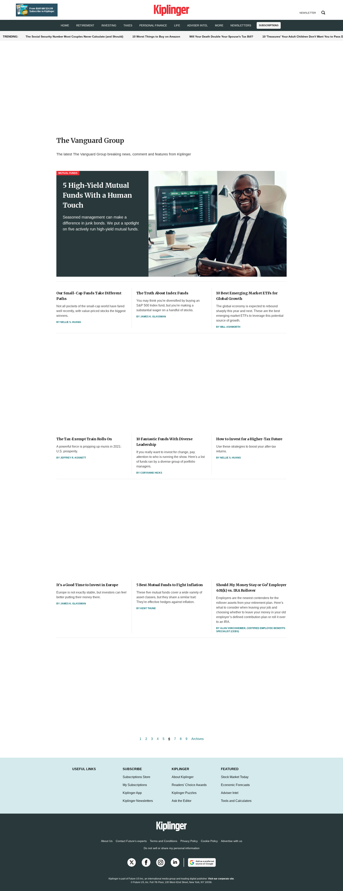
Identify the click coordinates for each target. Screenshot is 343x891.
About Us (107, 841)
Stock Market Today (235, 777)
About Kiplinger (183, 777)
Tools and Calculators (236, 800)
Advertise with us (231, 841)
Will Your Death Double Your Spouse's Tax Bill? (221, 36)
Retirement (85, 25)
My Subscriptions (135, 785)
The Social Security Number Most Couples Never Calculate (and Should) (74, 36)
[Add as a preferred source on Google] (200, 862)
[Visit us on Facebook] (146, 862)
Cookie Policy (209, 841)
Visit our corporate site (221, 878)
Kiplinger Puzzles (184, 793)
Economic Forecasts (235, 785)
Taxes (127, 25)
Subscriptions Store (136, 777)
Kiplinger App (132, 793)
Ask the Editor (181, 800)
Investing (108, 25)
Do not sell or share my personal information (171, 848)
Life (177, 25)
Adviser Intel (197, 25)
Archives (197, 739)
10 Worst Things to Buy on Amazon (156, 36)
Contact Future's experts (131, 841)
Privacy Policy (189, 841)
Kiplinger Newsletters (138, 800)
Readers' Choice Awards (189, 785)
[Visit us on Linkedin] (175, 862)
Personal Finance (153, 25)
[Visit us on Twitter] (131, 862)
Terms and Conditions (163, 841)
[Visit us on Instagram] (160, 862)
